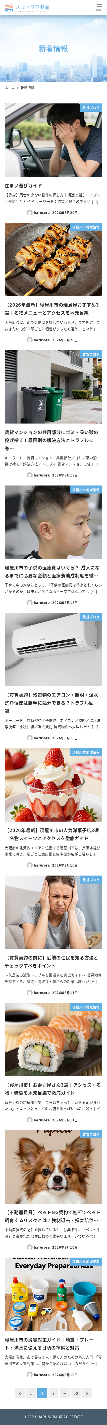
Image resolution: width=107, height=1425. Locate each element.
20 (76, 1393)
